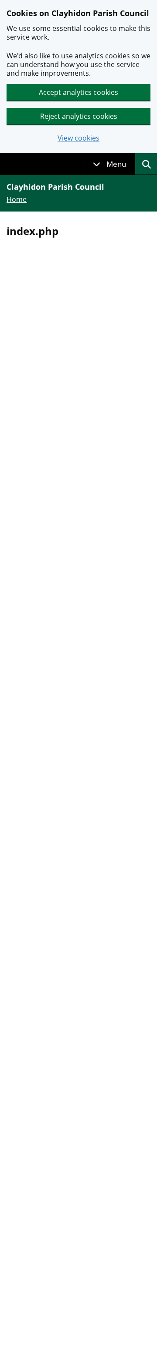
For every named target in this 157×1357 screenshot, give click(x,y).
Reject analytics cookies (78, 116)
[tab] (109, 164)
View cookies (78, 138)
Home (17, 199)
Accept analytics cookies (78, 92)
